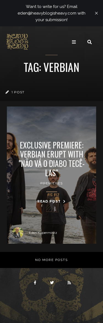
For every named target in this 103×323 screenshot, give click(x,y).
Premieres (51, 183)
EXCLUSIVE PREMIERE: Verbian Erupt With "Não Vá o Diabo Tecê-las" (52, 159)
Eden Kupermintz (43, 233)
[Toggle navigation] (74, 42)
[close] (96, 13)
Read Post (49, 201)
